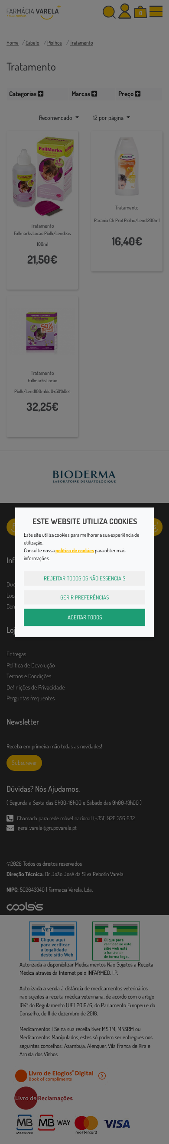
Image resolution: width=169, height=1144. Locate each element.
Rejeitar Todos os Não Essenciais (84, 578)
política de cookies (74, 550)
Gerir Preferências (84, 596)
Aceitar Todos (85, 617)
